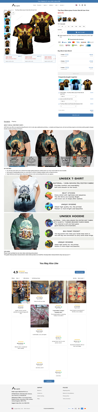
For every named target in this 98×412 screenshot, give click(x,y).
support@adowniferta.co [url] (21, 391)
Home (5, 10)
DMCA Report (27, 408)
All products (11, 10)
